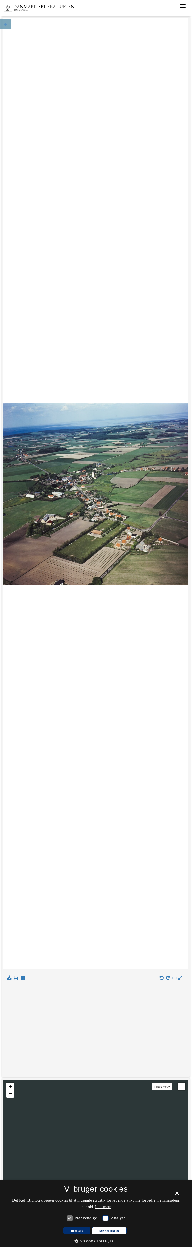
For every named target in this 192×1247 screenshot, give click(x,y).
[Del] (24, 978)
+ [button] (10, 1086)
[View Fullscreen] (182, 1086)
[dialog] (96, 1213)
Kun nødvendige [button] (109, 1230)
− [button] (10, 1094)
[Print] (17, 978)
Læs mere (103, 1207)
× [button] (177, 1195)
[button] (96, 1241)
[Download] (10, 978)
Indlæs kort (161, 1086)
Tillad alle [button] (77, 1230)
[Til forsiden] (37, 6)
